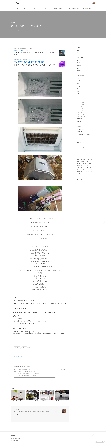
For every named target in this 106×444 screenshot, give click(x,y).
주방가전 (87, 161)
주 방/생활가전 (17, 366)
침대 (90, 163)
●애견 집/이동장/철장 (82, 112)
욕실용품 (78, 167)
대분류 (78, 47)
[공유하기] (17, 348)
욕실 (87, 163)
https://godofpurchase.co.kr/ (21, 48)
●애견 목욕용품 (81, 102)
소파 (89, 171)
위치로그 (36, 8)
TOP (93, 435)
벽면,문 (78, 81)
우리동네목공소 (80, 60)
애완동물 (78, 165)
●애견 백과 (80, 100)
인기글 (82, 147)
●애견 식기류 (80, 108)
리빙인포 (15, 3)
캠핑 (78, 50)
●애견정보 (80, 98)
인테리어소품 (89, 169)
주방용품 (92, 167)
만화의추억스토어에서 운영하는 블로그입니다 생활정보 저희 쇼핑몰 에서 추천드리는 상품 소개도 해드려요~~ (37, 411)
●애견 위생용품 (81, 110)
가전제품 (83, 159)
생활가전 (78, 159)
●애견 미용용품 (81, 104)
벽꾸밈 (84, 163)
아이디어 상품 (79, 163)
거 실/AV (79, 65)
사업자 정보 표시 (18, 356)
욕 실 (78, 78)
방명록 (44, 8)
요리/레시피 (79, 118)
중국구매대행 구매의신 (21, 50)
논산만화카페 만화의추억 (57, 8)
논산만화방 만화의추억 (73, 8)
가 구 (78, 88)
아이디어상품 (83, 165)
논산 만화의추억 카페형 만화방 (83, 134)
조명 (91, 171)
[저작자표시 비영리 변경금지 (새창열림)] (30, 347)
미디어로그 (26, 8)
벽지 (89, 159)
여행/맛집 (79, 126)
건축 (78, 55)
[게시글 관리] (19, 348)
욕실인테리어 (82, 161)
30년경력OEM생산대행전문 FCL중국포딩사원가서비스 (31, 62)
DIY (86, 159)
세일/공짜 (79, 121)
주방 (82, 167)
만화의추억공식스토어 (88, 8)
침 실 (78, 68)
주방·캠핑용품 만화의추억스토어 (17, 435)
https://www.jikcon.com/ (20, 59)
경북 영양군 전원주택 (81, 129)
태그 (18, 8)
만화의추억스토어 (81, 131)
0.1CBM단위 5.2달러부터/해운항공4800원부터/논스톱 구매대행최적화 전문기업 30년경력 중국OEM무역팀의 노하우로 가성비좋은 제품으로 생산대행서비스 (35, 65)
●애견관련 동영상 (81, 96)
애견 (78, 93)
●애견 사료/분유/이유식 (82, 106)
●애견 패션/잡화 (81, 114)
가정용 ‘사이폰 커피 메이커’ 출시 (22, 369)
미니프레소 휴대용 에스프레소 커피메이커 (24, 375)
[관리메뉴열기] (103, 222)
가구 (88, 165)
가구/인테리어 (86, 167)
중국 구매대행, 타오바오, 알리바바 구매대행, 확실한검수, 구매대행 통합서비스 (34, 53)
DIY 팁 (78, 63)
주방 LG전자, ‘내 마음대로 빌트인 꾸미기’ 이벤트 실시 (27, 373)
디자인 (83, 173)
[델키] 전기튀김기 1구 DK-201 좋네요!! (23, 371)
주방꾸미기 (79, 173)
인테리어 (79, 52)
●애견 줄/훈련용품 (81, 116)
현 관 (78, 83)
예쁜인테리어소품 (81, 57)
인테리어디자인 (83, 169)
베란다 (78, 73)
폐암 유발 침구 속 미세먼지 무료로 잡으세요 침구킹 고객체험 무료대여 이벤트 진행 (34, 377)
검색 (90, 3)
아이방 (78, 86)
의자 (91, 159)
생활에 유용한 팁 (80, 75)
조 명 (78, 91)
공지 (78, 124)
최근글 (78, 147)
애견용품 (78, 171)
